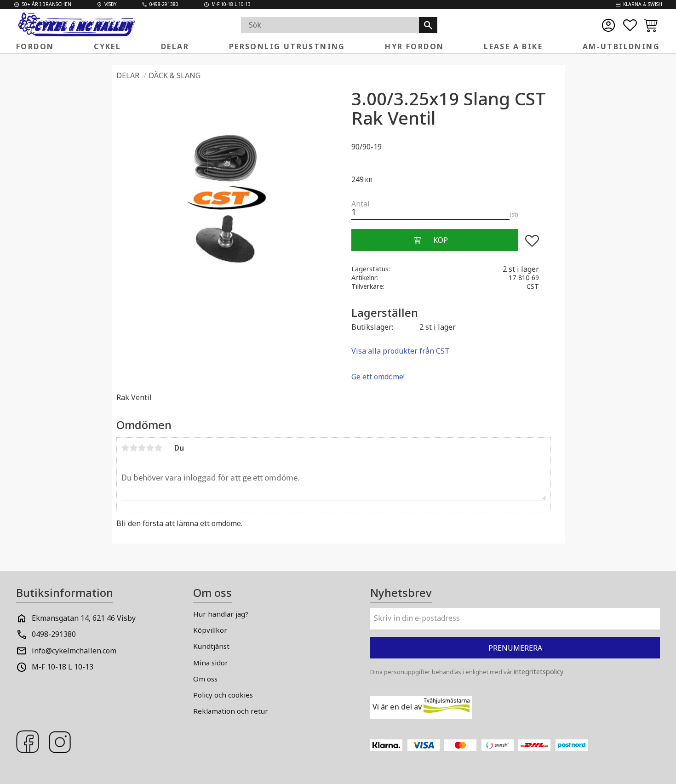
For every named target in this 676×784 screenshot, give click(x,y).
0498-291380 (54, 634)
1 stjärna (125, 448)
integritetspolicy (538, 671)
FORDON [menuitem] (35, 46)
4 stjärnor (150, 448)
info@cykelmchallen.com (74, 651)
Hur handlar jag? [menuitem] (220, 613)
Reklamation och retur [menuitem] (230, 710)
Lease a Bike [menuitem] (513, 46)
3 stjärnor (142, 448)
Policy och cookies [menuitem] (223, 694)
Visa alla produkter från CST (400, 351)
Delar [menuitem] (175, 46)
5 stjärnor (159, 448)
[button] (630, 25)
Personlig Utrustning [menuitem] (287, 46)
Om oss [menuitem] (205, 678)
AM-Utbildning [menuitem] (621, 46)
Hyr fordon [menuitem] (414, 46)
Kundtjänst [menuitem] (211, 646)
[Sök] (428, 25)
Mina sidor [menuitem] (210, 662)
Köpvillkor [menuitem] (210, 630)
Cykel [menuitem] (107, 46)
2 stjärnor (134, 448)
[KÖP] (434, 240)
